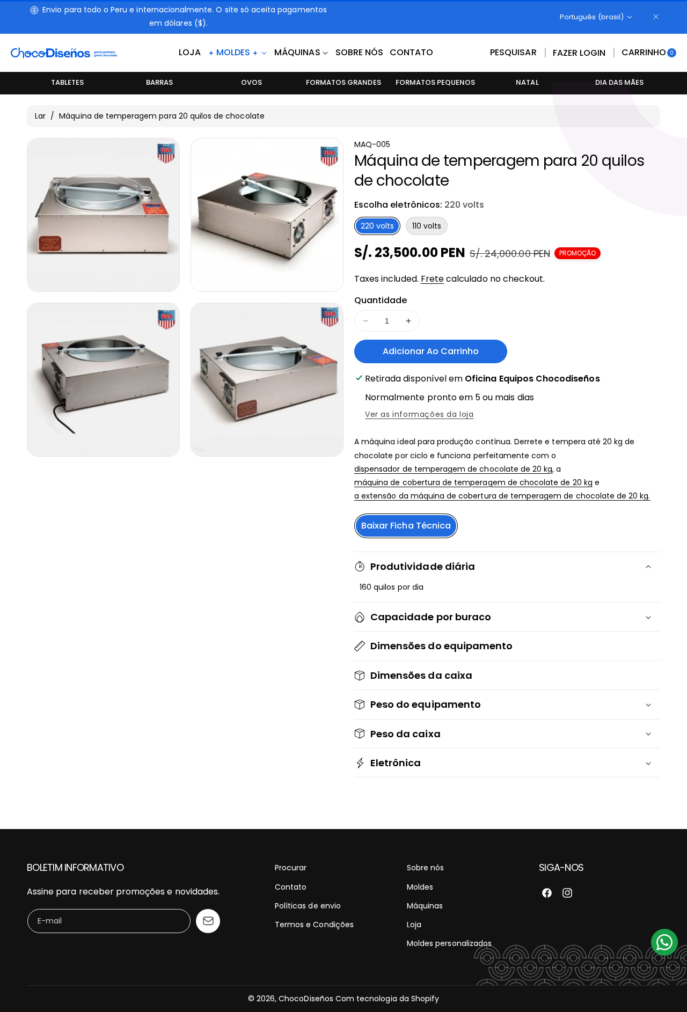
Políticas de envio (308, 905)
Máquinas (425, 905)
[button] (513, 53)
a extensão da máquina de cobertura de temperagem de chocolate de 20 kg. (502, 495)
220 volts (377, 226)
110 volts (426, 226)
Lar (40, 116)
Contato (290, 887)
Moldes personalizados (449, 943)
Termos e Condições (314, 924)
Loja (414, 924)
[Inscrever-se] (208, 921)
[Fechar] (655, 16)
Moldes (420, 887)
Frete (432, 279)
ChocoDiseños (306, 998)
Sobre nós (425, 867)
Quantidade (380, 300)
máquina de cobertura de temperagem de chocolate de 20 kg (473, 482)
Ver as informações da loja (419, 414)
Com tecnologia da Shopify (387, 998)
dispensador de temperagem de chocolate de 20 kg (453, 469)
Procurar (290, 867)
